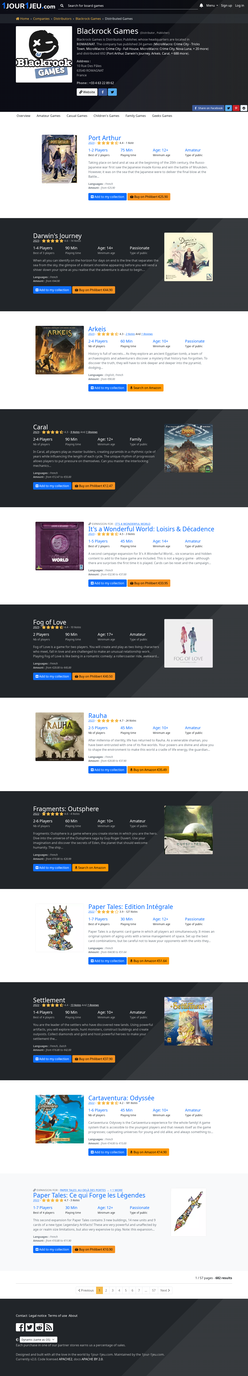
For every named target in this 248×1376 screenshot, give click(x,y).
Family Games (136, 116)
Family (135, 439)
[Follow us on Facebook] (20, 1329)
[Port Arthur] (59, 167)
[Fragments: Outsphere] (188, 838)
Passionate (139, 248)
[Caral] (188, 457)
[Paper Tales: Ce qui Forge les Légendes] (188, 1220)
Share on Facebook (210, 108)
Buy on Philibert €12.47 (95, 486)
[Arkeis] (59, 358)
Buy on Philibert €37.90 (95, 1059)
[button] (201, 6)
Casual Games (77, 116)
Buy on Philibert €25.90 (150, 197)
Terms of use (57, 1315)
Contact (21, 1315)
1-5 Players (98, 541)
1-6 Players (98, 1110)
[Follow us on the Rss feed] (49, 1329)
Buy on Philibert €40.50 (95, 676)
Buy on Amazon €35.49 (150, 770)
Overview (23, 116)
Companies (41, 19)
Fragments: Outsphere (66, 809)
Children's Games (106, 116)
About (73, 1315)
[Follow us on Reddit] (39, 1329)
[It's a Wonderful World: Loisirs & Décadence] (59, 554)
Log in (239, 5)
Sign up (226, 5)
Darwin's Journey (137, 53)
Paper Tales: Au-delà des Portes (83, 1190)
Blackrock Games (88, 19)
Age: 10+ (160, 341)
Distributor (148, 33)
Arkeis (155, 53)
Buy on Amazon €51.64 (150, 961)
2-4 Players (98, 341)
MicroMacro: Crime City (157, 49)
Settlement (49, 1000)
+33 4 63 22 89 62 (101, 83)
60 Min (127, 341)
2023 (91, 143)
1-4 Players (43, 248)
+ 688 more (179, 53)
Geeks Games (162, 116)
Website (88, 92)
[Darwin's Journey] (188, 263)
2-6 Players (43, 821)
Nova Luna (183, 49)
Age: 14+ (105, 248)
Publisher (163, 33)
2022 (36, 814)
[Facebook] (102, 92)
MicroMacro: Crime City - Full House (112, 49)
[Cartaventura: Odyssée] (59, 1125)
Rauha (97, 715)
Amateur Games (48, 116)
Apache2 (65, 1359)
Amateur (193, 150)
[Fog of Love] (188, 649)
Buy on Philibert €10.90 (95, 1249)
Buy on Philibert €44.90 (95, 290)
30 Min (127, 919)
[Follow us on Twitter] (30, 1329)
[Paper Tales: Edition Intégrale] (59, 934)
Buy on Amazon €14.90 (150, 1152)
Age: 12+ (160, 150)
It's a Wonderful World (132, 524)
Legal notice (37, 1315)
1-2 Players (98, 150)
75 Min (127, 150)
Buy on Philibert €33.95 (150, 583)
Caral (166, 53)
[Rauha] (59, 742)
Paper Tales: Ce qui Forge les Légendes (89, 1195)
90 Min (71, 248)
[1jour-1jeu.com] (28, 6)
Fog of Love (49, 622)
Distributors (62, 19)
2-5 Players (98, 727)
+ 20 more (200, 49)
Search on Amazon (147, 388)
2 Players (41, 634)
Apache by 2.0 (92, 1359)
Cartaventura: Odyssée (121, 1098)
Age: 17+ (105, 634)
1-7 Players (98, 919)
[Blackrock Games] (44, 60)
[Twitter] (112, 92)
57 (154, 1290)
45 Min (127, 541)
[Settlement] (188, 1030)
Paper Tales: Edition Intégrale (130, 906)
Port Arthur (115, 53)
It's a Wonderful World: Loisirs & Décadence (151, 529)
